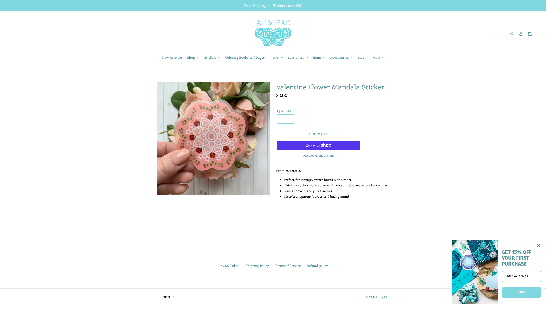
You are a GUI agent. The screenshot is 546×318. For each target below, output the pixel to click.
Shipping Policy (257, 265)
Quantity (284, 111)
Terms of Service (288, 265)
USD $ (165, 297)
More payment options (318, 155)
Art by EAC (382, 297)
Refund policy (317, 265)
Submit (521, 292)
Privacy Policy (228, 265)
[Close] (538, 245)
